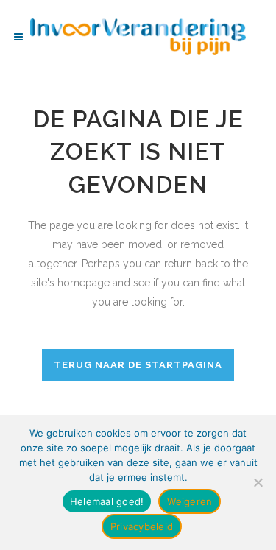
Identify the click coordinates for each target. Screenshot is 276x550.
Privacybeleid (141, 526)
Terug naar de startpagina (138, 364)
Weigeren (189, 501)
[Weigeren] (257, 482)
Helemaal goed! (107, 501)
